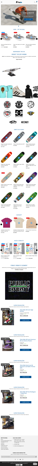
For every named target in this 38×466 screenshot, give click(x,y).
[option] (19, 16)
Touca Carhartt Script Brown (31, 230)
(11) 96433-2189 (16, 444)
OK (21, 464)
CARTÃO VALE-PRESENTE (5, 449)
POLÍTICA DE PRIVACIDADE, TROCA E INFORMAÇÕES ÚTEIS (6, 441)
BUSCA (2, 439)
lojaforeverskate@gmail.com (19, 445)
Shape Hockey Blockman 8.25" (19, 144)
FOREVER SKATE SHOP (4, 445)
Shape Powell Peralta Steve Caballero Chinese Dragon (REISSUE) (18, 185)
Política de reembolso (4, 448)
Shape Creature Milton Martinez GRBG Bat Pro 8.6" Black (31, 165)
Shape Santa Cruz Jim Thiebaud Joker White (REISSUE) (17, 206)
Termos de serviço (4, 446)
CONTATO (2, 443)
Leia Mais (17, 464)
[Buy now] (6, 137)
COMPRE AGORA (25, 320)
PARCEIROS (2, 444)
